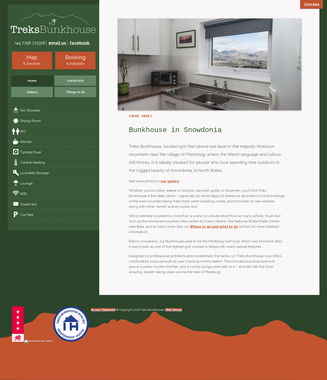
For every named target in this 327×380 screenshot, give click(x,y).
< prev (134, 116)
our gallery (170, 181)
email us (57, 43)
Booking (75, 59)
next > (147, 116)
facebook (80, 43)
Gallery (32, 92)
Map (32, 59)
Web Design (174, 309)
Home (32, 80)
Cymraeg (311, 4)
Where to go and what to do (214, 227)
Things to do (75, 92)
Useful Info (75, 80)
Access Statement (103, 309)
